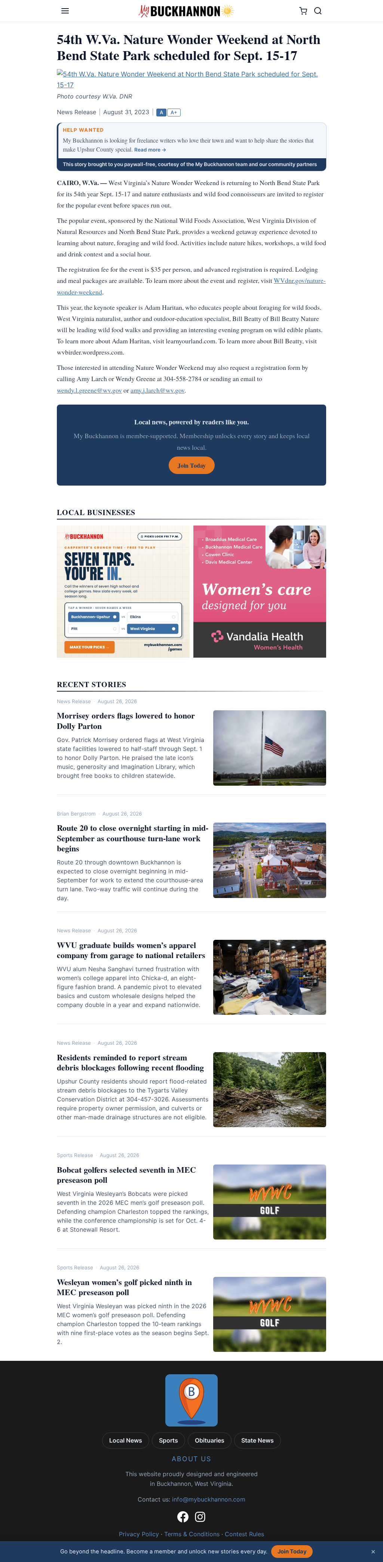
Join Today (292, 1551)
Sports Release (75, 1155)
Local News (125, 1440)
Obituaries (209, 1440)
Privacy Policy (139, 1534)
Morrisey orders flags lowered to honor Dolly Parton (126, 720)
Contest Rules (244, 1534)
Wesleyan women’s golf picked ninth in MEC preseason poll (124, 1287)
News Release (74, 701)
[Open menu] (65, 11)
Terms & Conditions (192, 1534)
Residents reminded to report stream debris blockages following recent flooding (130, 1062)
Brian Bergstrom (76, 814)
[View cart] (303, 11)
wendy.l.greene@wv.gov (89, 390)
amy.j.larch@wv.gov (157, 390)
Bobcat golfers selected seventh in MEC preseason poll (126, 1174)
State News (257, 1440)
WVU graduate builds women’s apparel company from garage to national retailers (131, 950)
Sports (168, 1440)
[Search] (318, 11)
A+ (174, 112)
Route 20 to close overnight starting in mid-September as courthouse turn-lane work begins (132, 837)
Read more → (150, 150)
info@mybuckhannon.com (208, 1499)
